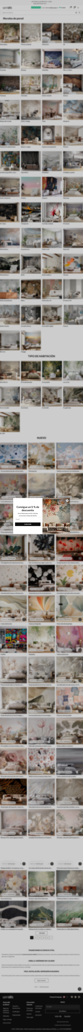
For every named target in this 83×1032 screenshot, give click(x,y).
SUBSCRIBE (27, 524)
